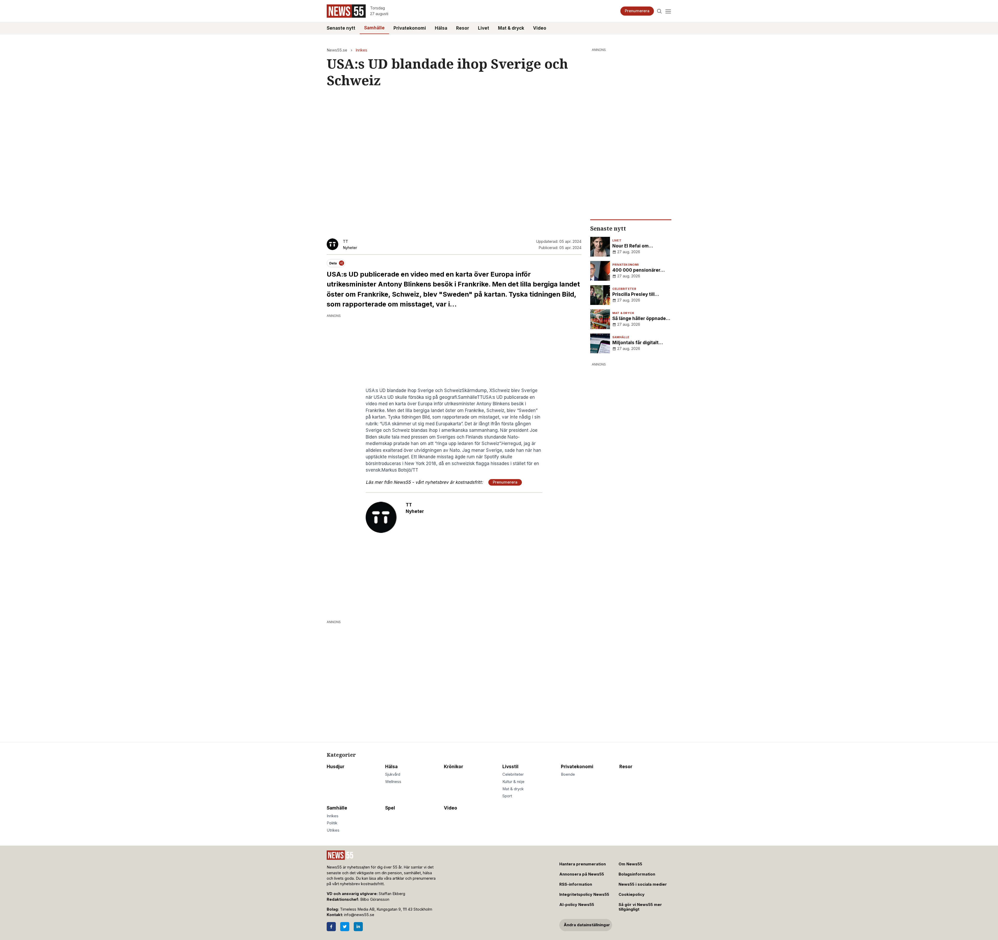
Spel (390, 808)
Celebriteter (513, 774)
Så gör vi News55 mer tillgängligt (640, 907)
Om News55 (630, 864)
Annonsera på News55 (581, 874)
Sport (507, 796)
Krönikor (453, 766)
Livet (483, 28)
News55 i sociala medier (643, 884)
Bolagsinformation (637, 874)
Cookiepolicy (632, 894)
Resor (462, 28)
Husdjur (335, 766)
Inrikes (361, 50)
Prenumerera (637, 11)
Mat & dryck (511, 28)
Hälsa (441, 28)
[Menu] (668, 11)
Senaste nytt (341, 28)
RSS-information (575, 884)
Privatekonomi (409, 28)
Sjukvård (392, 774)
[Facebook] (331, 926)
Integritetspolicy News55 (584, 894)
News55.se (337, 50)
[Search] (659, 11)
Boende (568, 774)
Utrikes (333, 830)
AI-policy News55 (576, 904)
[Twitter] (344, 926)
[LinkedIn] (358, 926)
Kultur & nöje (513, 781)
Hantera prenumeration (582, 864)
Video (539, 28)
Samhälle (374, 27)
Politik (332, 823)
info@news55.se (359, 914)
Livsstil (510, 766)
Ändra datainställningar (587, 925)
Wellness (393, 781)
